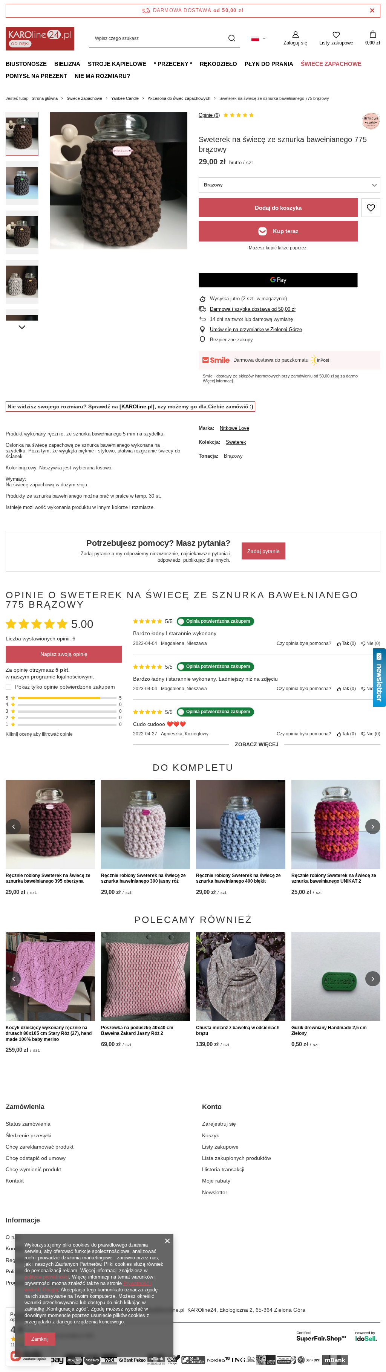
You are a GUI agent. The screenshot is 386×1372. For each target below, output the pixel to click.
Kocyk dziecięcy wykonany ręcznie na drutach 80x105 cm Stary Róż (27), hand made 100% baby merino (49, 1033)
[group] (118, 180)
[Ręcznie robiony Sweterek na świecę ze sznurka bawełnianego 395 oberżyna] (50, 824)
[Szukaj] (231, 38)
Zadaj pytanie (263, 551)
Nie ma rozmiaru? (102, 76)
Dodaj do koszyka (278, 208)
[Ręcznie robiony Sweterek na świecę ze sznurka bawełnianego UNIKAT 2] (336, 824)
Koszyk (210, 1135)
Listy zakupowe (220, 1147)
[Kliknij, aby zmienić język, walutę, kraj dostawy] (258, 38)
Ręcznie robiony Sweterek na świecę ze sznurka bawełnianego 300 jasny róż (143, 878)
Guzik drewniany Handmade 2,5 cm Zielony (329, 1030)
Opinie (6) (209, 115)
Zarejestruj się (219, 1124)
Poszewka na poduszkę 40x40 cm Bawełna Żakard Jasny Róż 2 (137, 1030)
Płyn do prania (269, 64)
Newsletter (214, 1192)
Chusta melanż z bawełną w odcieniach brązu (237, 1030)
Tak (347, 643)
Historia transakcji (223, 1169)
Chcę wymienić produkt (33, 1169)
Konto (212, 1107)
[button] (13, 826)
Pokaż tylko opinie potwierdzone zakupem (65, 687)
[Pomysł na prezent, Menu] (71, 76)
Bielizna (67, 64)
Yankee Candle (125, 98)
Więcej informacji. (218, 381)
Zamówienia (25, 1107)
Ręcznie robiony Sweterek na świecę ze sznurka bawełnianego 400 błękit (238, 878)
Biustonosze (26, 64)
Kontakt (15, 1181)
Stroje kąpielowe (117, 64)
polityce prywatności (47, 1277)
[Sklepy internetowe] (337, 1336)
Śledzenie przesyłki (28, 1135)
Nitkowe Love (234, 428)
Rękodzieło (218, 64)
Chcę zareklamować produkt (40, 1147)
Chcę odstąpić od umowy (36, 1158)
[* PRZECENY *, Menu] (196, 64)
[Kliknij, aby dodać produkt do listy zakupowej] (370, 207)
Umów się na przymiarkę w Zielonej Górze (256, 329)
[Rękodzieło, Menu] (241, 64)
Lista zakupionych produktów (236, 1158)
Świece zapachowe (331, 64)
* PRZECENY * (173, 64)
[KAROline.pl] (137, 406)
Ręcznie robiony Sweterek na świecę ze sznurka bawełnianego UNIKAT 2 (333, 878)
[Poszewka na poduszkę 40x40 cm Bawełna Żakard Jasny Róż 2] (145, 976)
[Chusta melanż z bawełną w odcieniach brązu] (240, 976)
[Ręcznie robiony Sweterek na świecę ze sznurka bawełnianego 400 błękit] (240, 824)
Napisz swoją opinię (63, 654)
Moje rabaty (216, 1181)
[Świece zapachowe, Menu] (365, 64)
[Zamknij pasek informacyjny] (372, 10)
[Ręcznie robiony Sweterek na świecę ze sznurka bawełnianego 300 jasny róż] (145, 824)
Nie (372, 643)
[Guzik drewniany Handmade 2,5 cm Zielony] (336, 976)
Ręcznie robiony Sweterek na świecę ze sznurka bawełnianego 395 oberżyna (48, 878)
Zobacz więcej (257, 744)
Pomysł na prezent (36, 76)
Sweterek (236, 442)
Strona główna (45, 98)
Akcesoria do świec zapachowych (179, 98)
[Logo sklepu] (40, 38)
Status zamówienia (28, 1124)
